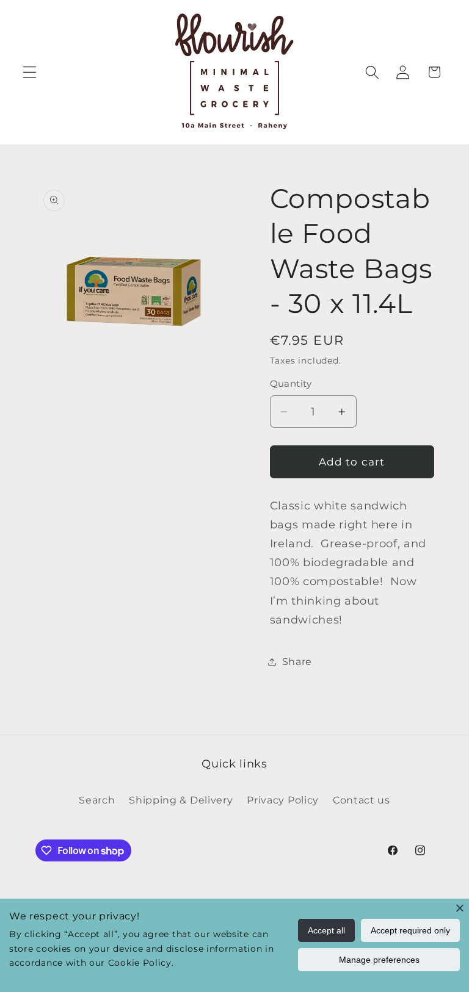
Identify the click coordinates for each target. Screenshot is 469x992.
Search (97, 800)
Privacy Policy (283, 800)
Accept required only (410, 930)
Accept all (326, 930)
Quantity (291, 383)
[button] (29, 72)
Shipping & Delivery (181, 800)
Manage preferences (379, 960)
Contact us (361, 800)
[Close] (460, 908)
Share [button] (297, 661)
